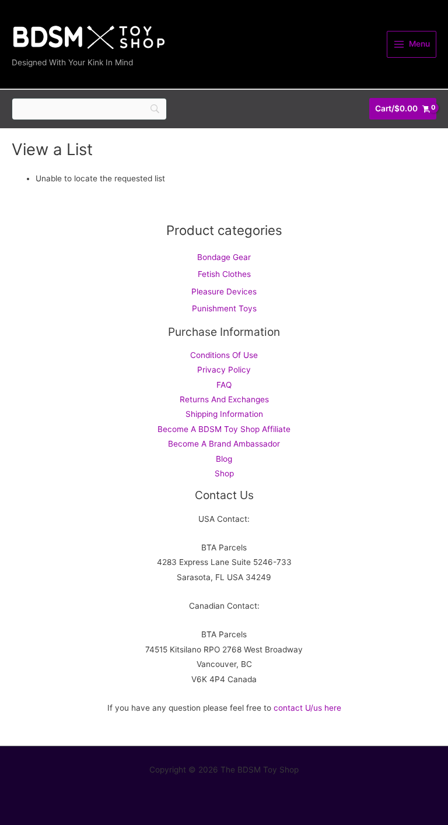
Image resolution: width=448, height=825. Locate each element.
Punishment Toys (224, 308)
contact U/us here (307, 707)
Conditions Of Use (224, 355)
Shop (224, 473)
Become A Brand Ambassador (224, 443)
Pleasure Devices (224, 291)
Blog (224, 459)
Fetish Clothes (224, 274)
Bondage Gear (224, 257)
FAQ (224, 384)
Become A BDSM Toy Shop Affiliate (224, 429)
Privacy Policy (224, 369)
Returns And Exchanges (224, 399)
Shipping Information (224, 414)
